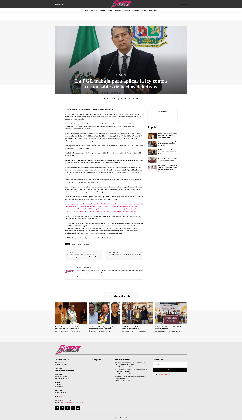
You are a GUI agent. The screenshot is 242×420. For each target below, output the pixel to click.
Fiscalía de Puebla (76, 244)
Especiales (118, 366)
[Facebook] (156, 116)
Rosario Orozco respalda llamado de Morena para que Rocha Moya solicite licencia (167, 135)
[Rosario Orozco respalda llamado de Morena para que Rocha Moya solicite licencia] (152, 136)
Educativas (118, 380)
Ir (168, 370)
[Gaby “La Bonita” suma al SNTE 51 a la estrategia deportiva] (152, 160)
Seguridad (86, 244)
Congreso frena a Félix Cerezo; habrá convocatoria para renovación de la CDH (82, 256)
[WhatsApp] (77, 276)
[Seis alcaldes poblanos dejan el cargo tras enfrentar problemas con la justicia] (152, 144)
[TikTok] (67, 408)
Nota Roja (121, 75)
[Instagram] (62, 408)
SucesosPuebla (111, 99)
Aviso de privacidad (166, 374)
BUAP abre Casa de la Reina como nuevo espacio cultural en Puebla (167, 151)
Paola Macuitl (94, 331)
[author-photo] (56, 331)
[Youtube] (78, 408)
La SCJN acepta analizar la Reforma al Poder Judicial (124, 256)
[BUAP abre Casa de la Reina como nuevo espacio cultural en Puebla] (152, 152)
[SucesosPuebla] (69, 272)
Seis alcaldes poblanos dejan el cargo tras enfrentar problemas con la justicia (167, 143)
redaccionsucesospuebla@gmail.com (71, 402)
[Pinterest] (165, 116)
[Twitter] (160, 116)
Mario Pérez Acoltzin (63, 331)
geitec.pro (62, 396)
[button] (59, 4)
